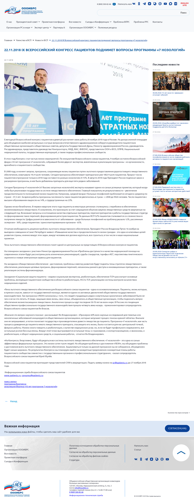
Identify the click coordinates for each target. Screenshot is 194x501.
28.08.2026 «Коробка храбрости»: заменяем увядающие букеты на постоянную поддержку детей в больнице (170, 125)
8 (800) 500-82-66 (104, 4)
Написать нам (125, 4)
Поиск (183, 12)
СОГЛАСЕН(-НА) (177, 428)
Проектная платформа (53, 22)
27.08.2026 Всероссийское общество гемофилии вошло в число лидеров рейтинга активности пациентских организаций (171, 157)
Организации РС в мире (18, 27)
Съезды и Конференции (97, 22)
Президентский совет (27, 22)
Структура (74, 460)
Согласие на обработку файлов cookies (88, 456)
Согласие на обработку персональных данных (92, 452)
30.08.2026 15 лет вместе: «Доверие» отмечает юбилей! (168, 94)
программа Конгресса (15, 383)
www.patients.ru (12, 375)
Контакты (157, 22)
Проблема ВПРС (121, 22)
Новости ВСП (41, 40)
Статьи (137, 449)
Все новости (75, 22)
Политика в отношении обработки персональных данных (94, 446)
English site (185, 4)
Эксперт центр (41, 27)
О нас (9, 22)
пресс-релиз (10, 381)
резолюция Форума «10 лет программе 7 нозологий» (30, 386)
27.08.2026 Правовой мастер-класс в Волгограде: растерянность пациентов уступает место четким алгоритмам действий (171, 189)
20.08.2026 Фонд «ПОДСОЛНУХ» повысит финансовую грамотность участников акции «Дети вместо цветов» (170, 221)
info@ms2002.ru (81, 488)
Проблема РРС (141, 22)
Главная (8, 40)
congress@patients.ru (32, 375)
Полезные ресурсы (107, 27)
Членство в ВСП (23, 40)
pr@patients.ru (120, 362)
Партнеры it (59, 27)
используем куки (18, 431)
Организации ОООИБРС (81, 27)
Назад (13, 401)
